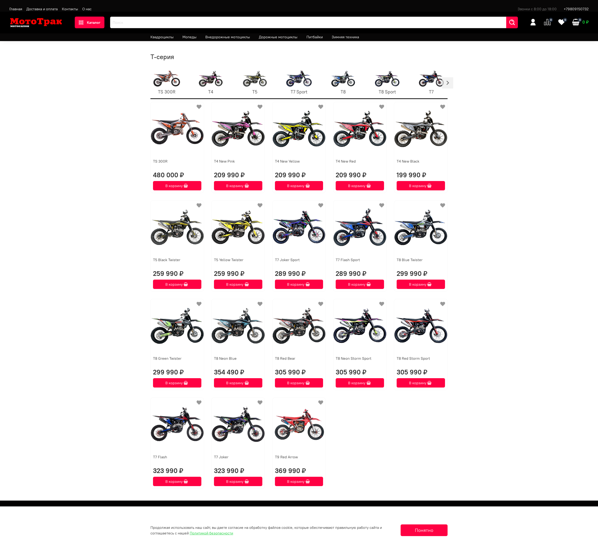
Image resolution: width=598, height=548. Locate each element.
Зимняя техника (345, 37)
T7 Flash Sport (348, 259)
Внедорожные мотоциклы (227, 37)
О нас (87, 9)
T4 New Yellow (287, 161)
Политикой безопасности (211, 533)
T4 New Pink (224, 161)
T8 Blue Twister (410, 259)
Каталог (93, 22)
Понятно (424, 530)
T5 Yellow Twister (228, 259)
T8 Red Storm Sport (413, 358)
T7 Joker (221, 457)
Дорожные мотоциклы (278, 37)
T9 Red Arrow (286, 457)
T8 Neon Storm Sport (353, 358)
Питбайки (314, 37)
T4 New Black (408, 161)
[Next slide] (447, 83)
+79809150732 (576, 9)
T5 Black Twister (166, 259)
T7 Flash (160, 457)
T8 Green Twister (167, 358)
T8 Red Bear (285, 358)
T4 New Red (346, 161)
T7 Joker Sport (287, 259)
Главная (15, 9)
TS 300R (160, 161)
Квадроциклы (162, 37)
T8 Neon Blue (225, 358)
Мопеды (189, 37)
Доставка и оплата (42, 9)
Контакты (70, 9)
